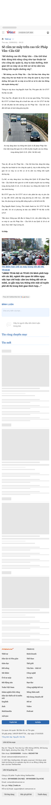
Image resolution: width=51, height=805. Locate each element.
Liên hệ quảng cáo (10, 770)
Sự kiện (38, 722)
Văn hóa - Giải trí (34, 668)
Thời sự (8, 39)
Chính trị (30, 649)
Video (29, 706)
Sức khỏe (5, 673)
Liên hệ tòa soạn (9, 742)
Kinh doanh (31, 654)
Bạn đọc (30, 682)
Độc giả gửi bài (26, 794)
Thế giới (30, 663)
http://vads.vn (14, 785)
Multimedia (7, 711)
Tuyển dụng (42, 794)
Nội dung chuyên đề (35, 697)
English (5, 702)
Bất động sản (7, 682)
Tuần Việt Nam (8, 687)
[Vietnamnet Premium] (8, 650)
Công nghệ (31, 673)
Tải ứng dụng (9, 794)
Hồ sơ (29, 702)
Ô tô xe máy (6, 678)
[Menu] (3, 32)
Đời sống (5, 668)
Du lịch (29, 678)
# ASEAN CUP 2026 (26, 32)
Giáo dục (5, 663)
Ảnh (3, 706)
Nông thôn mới (33, 692)
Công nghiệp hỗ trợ (35, 687)
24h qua (5, 716)
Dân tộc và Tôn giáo (10, 659)
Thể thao (30, 659)
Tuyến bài (13, 722)
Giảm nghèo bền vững (11, 692)
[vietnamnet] (11, 34)
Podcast (30, 711)
